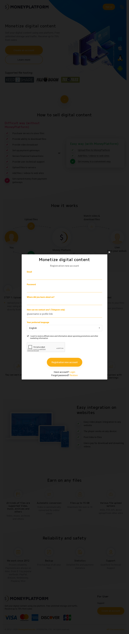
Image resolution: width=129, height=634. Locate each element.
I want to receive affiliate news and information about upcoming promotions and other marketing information (64, 337)
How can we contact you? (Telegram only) (46, 310)
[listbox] (64, 328)
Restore (74, 375)
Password (31, 284)
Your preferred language (38, 322)
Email (29, 272)
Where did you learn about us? (40, 297)
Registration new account (65, 362)
